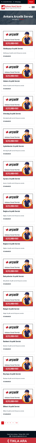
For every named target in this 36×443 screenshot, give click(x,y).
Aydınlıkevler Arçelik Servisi (13, 146)
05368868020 (7, 56)
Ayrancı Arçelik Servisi (11, 179)
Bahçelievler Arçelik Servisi (13, 276)
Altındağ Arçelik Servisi (12, 114)
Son (17, 422)
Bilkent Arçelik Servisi (11, 406)
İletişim (31, 2)
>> (13, 422)
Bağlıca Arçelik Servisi (11, 211)
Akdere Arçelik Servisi (11, 81)
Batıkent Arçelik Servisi (12, 341)
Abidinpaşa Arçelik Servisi (13, 48)
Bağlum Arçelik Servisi (11, 244)
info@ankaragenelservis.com (19, 436)
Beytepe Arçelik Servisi (12, 374)
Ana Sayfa (15, 19)
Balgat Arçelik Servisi (11, 309)
